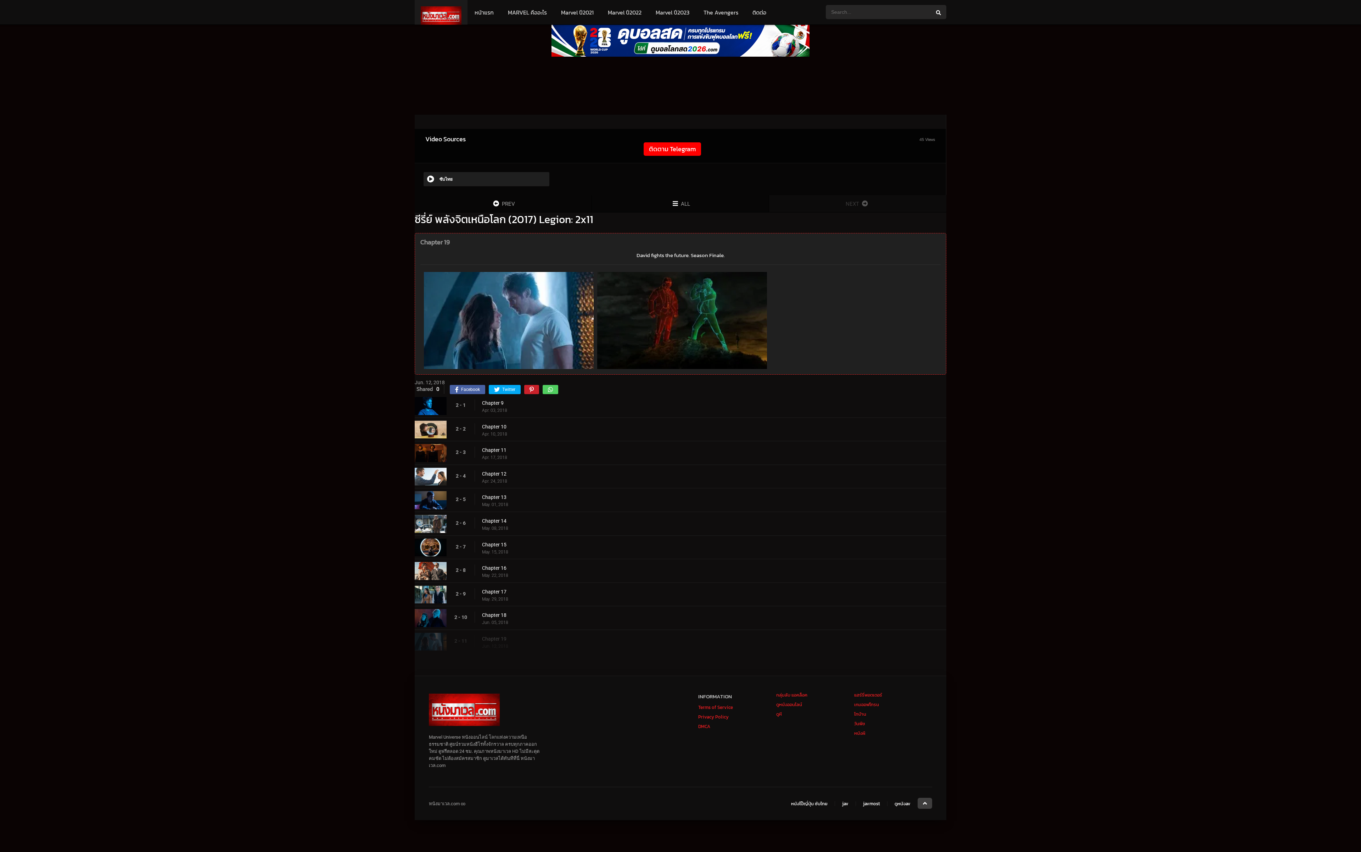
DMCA (704, 726)
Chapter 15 (494, 544)
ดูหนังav (903, 803)
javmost (871, 803)
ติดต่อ (759, 12)
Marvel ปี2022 (625, 12)
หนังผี (859, 733)
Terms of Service (715, 707)
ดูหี (779, 714)
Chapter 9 (493, 403)
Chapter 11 (494, 450)
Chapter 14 (494, 521)
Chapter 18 (494, 615)
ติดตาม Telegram (672, 149)
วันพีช (859, 723)
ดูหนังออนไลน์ (789, 704)
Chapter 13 (494, 497)
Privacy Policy (713, 717)
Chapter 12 (494, 474)
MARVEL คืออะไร (527, 12)
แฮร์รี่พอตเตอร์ (868, 695)
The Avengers (721, 12)
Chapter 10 (494, 427)
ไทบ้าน (860, 714)
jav (845, 803)
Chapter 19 (494, 639)
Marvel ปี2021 (577, 12)
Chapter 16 (494, 568)
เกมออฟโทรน (866, 704)
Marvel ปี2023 (672, 12)
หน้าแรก (484, 12)
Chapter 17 (494, 592)
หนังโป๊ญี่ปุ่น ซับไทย (809, 803)
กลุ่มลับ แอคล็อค (791, 695)
